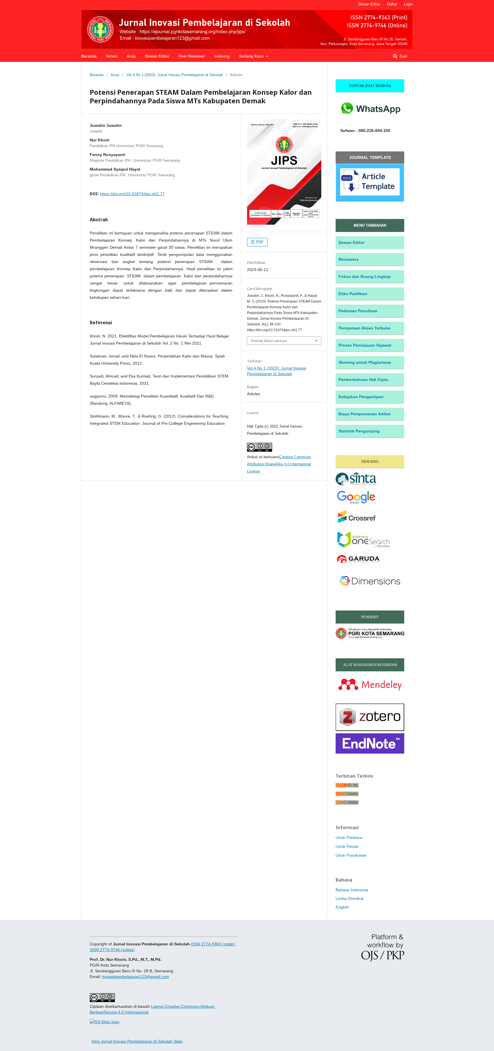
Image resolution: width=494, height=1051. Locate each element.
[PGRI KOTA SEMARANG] (370, 637)
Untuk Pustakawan (351, 855)
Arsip (131, 56)
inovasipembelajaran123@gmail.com (135, 976)
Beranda (89, 56)
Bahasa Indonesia (352, 890)
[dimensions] (370, 589)
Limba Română (349, 898)
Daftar (392, 4)
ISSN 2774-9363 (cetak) (213, 944)
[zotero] (370, 729)
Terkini (111, 56)
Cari (403, 56)
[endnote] (370, 752)
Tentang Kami (252, 56)
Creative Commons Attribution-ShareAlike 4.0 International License (279, 464)
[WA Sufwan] (370, 119)
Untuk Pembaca (349, 837)
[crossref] (357, 523)
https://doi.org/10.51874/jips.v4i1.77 (132, 193)
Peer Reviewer (191, 56)
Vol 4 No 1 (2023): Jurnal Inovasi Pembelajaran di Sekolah (174, 75)
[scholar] (356, 504)
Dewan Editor (157, 56)
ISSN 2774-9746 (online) (112, 949)
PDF (259, 242)
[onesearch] (363, 546)
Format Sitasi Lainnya (269, 340)
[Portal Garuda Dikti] (358, 563)
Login (408, 4)
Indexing (222, 56)
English (342, 907)
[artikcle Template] (370, 194)
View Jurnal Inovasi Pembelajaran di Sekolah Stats (137, 1041)
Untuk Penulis (347, 846)
